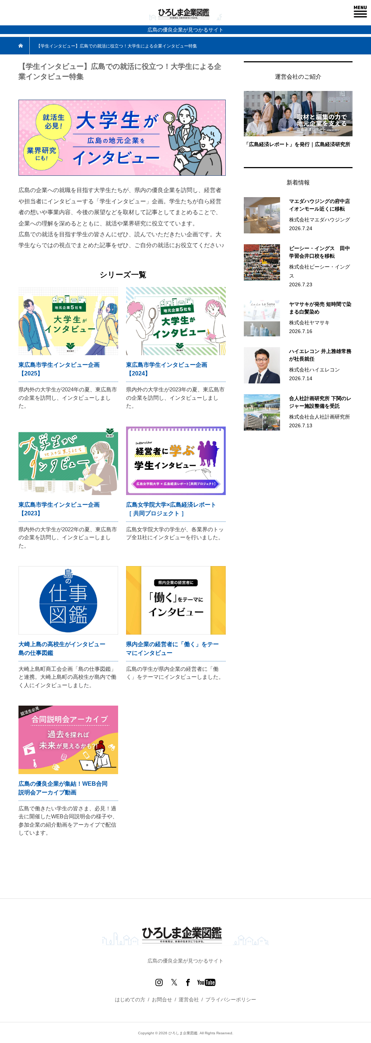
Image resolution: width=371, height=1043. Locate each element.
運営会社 (189, 999)
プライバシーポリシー (230, 999)
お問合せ (162, 999)
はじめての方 (130, 999)
